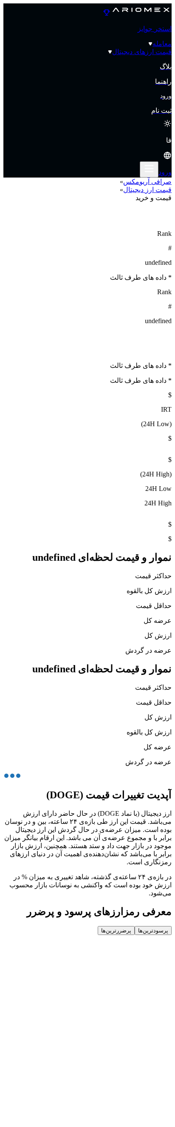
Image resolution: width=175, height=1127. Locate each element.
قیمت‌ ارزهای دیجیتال (142, 51)
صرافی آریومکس (147, 181)
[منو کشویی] (149, 169)
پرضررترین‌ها (116, 930)
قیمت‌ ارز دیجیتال (147, 189)
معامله (162, 43)
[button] (87, 148)
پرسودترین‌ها (153, 930)
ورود (165, 172)
